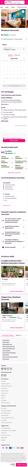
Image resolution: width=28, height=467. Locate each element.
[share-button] (23, 11)
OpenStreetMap (23, 125)
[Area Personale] (26, 2)
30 (24, 78)
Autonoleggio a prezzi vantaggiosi (8, 430)
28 (17, 78)
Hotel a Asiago (6, 359)
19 (10, 74)
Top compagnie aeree (6, 428)
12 (10, 70)
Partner (2, 398)
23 (24, 74)
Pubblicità (3, 395)
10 (4, 70)
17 (4, 74)
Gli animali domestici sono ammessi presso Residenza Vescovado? (12, 233)
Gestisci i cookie (4, 390)
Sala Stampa (4, 400)
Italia (2, 7)
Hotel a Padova (6, 342)
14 (17, 70)
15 (20, 70)
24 (4, 78)
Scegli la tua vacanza (5, 435)
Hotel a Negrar (6, 354)
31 (4, 81)
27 (14, 78)
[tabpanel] (14, 350)
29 (20, 78)
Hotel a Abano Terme (7, 344)
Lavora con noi (4, 393)
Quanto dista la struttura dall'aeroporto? (12, 227)
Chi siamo (3, 381)
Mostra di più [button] (6, 205)
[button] (13, 18)
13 (14, 70)
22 (20, 74)
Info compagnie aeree (6, 413)
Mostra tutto (4, 121)
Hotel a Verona (6, 340)
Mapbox (17, 125)
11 (7, 70)
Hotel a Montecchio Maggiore (9, 352)
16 (24, 70)
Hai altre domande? (10, 247)
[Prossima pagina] (26, 335)
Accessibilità (4, 420)
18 (7, 74)
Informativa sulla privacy (6, 386)
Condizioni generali (5, 383)
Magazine (3, 440)
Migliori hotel (4, 437)
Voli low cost (4, 432)
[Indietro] (4, 58)
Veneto (6, 7)
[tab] (8, 335)
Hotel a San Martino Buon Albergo (10, 356)
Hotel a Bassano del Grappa (9, 348)
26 (10, 78)
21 (17, 74)
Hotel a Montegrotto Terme (9, 346)
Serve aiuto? (4, 408)
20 (14, 74)
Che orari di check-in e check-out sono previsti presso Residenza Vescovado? (13, 220)
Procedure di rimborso (6, 410)
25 (7, 78)
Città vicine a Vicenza (7, 335)
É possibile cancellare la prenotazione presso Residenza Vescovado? (14, 241)
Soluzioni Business (5, 402)
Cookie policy (4, 388)
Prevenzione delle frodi (6, 422)
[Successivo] (24, 58)
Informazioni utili (5, 415)
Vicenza (13, 7)
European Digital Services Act (7, 417)
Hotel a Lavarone (6, 350)
